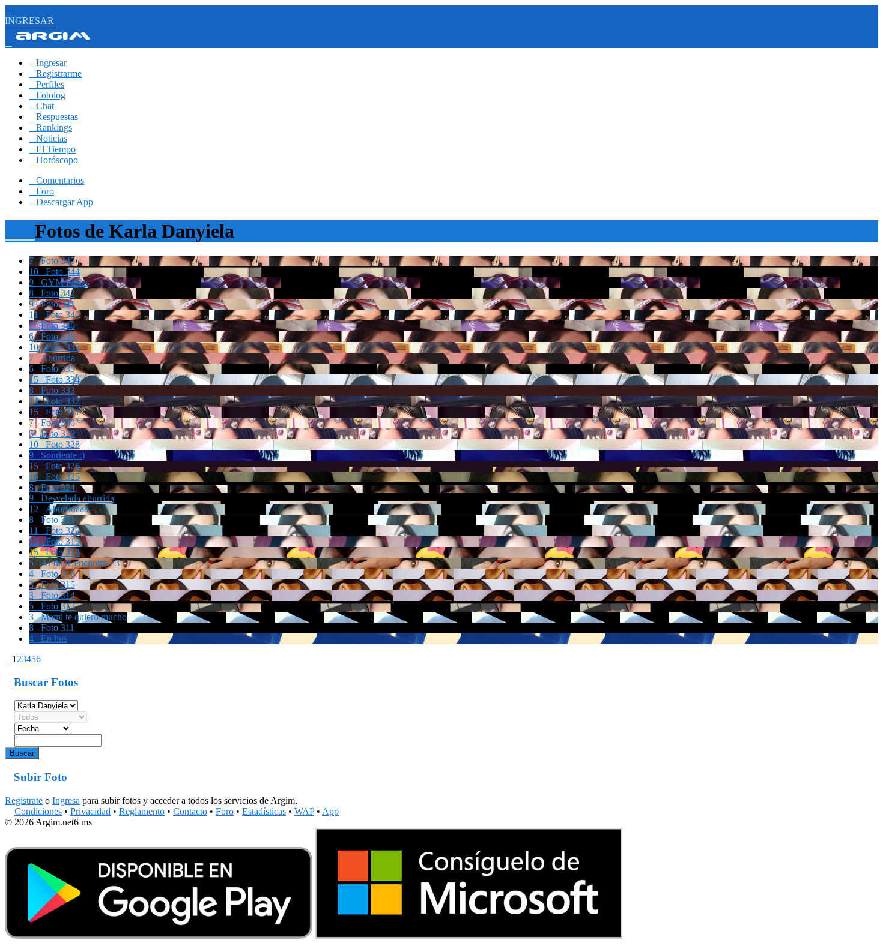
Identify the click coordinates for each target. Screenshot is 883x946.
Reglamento (142, 811)
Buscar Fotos (46, 682)
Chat (41, 106)
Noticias (48, 138)
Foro (41, 191)
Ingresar (48, 63)
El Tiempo (52, 149)
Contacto (190, 811)
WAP (304, 811)
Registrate (24, 800)
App (330, 811)
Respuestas (53, 117)
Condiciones (38, 811)
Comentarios (56, 180)
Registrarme (55, 73)
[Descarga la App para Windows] (468, 935)
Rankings (50, 127)
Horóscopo (53, 160)
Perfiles (46, 84)
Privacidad (90, 811)
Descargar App (61, 202)
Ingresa (66, 800)
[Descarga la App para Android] (158, 935)
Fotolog (47, 95)
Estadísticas (264, 811)
